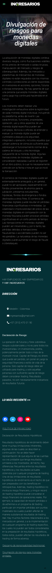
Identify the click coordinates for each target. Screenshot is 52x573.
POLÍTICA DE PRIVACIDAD (17, 428)
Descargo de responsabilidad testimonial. (24, 545)
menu (4, 4)
